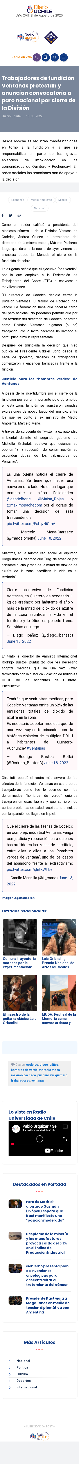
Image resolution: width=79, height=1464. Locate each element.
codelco (32, 1064)
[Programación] (46, 57)
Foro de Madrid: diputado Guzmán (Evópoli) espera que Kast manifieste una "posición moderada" (45, 1211)
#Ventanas (36, 748)
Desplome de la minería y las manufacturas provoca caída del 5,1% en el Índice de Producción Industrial (47, 1243)
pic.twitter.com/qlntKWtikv (29, 869)
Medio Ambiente (41, 199)
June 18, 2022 (49, 538)
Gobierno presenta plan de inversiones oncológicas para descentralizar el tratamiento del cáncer (47, 1275)
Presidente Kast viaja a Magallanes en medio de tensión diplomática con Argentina (48, 1305)
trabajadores (20, 1080)
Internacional (26, 1387)
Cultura (22, 1374)
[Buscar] (55, 57)
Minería (63, 199)
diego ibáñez (49, 1064)
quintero (61, 1075)
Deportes (23, 1381)
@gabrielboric (19, 499)
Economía (17, 199)
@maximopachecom (24, 505)
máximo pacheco (23, 1075)
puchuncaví (45, 1075)
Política (22, 1367)
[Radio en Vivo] (37, 57)
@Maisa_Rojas (51, 499)
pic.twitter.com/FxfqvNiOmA (31, 524)
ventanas (38, 1080)
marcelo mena (49, 1070)
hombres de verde (24, 1070)
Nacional (39, 208)
